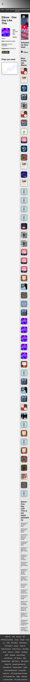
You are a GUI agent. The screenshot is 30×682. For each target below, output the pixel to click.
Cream (16, 639)
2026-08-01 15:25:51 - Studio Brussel (24, 572)
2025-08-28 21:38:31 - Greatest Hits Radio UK (24, 623)
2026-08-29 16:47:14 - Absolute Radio (24, 537)
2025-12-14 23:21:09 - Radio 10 (24, 609)
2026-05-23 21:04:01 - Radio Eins (24, 591)
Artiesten (22, 9)
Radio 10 (22, 646)
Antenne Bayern (17, 667)
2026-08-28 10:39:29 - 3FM (24, 543)
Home (2, 9)
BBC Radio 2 (25, 661)
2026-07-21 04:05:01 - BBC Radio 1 (24, 579)
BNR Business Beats (7, 639)
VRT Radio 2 (18, 658)
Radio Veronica (16, 649)
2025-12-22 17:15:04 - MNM (24, 597)
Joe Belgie (24, 652)
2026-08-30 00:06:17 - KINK (24, 530)
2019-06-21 (12, 48)
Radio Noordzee (6, 649)
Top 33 (7, 9)
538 (24, 636)
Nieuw (12, 9)
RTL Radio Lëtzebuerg (20, 679)
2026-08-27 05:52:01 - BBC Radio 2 (24, 550)
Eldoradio (24, 676)
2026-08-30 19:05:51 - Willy (24, 525)
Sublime (17, 652)
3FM (13, 636)
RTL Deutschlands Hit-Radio (19, 673)
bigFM (25, 667)
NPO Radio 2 (23, 643)
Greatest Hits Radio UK (19, 664)
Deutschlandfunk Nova (10, 670)
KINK (8, 643)
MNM (6, 655)
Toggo (18, 676)
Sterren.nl (10, 652)
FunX (27, 639)
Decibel (22, 639)
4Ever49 (18, 636)
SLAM (4, 652)
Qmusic (16, 646)
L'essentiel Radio (8, 679)
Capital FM (7, 664)
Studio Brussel (8, 658)
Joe (4, 643)
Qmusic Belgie (21, 655)
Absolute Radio (6, 661)
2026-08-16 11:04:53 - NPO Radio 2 (24, 564)
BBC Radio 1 (15, 661)
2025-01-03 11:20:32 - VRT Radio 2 (24, 629)
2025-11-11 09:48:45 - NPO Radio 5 (24, 615)
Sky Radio (26, 649)
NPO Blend (14, 643)
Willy (24, 658)
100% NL (7, 636)
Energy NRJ (22, 670)
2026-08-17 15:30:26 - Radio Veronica (24, 557)
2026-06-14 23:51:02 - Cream (24, 586)
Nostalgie (12, 655)
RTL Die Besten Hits (9, 676)
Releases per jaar (17, 10)
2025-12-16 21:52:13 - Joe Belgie (24, 603)
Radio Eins (6, 673)
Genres (28, 9)
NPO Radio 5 (8, 646)
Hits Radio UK (7, 667)
